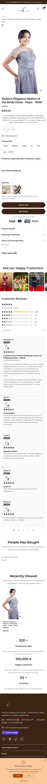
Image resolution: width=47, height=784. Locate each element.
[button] (5, 106)
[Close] (45, 760)
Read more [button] (8, 387)
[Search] (38, 8)
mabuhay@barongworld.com (17, 728)
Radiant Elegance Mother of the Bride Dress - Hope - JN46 (10, 623)
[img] (23, 352)
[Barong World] (23, 8)
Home (4, 17)
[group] (23, 61)
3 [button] (23, 530)
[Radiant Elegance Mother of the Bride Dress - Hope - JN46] (12, 603)
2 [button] (18, 530)
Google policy (34, 771)
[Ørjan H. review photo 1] (23, 467)
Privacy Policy (25, 771)
